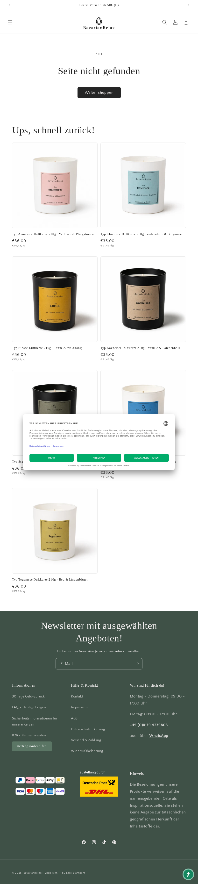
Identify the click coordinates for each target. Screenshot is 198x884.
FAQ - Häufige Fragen (29, 707)
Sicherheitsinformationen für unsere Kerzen (34, 721)
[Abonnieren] (137, 663)
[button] (10, 22)
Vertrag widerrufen (32, 746)
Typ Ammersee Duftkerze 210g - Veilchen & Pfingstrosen (53, 234)
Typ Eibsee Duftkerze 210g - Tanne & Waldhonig (47, 348)
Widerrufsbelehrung (87, 751)
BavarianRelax (33, 872)
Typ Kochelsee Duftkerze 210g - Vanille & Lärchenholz (140, 348)
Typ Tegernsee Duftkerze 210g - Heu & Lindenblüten (50, 579)
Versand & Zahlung (86, 740)
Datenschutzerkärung (88, 729)
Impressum (80, 707)
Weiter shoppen (99, 93)
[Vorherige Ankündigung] (9, 5)
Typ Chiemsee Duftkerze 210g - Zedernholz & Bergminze (141, 234)
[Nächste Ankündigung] (188, 5)
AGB (74, 718)
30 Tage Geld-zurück (28, 696)
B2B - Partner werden (29, 735)
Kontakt (77, 696)
